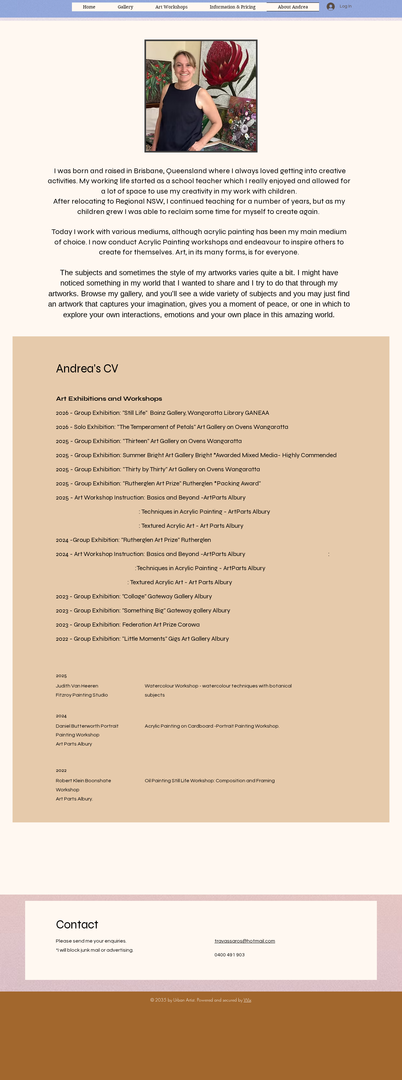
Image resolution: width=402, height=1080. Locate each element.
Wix (247, 1000)
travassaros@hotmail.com (245, 941)
